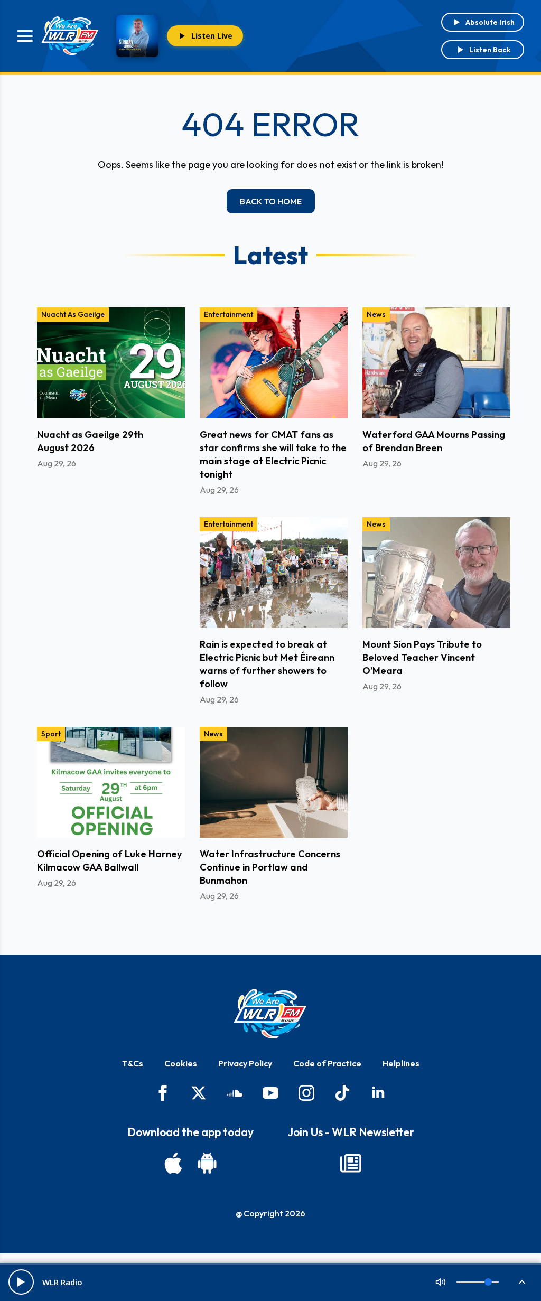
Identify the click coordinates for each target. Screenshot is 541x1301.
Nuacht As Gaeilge (73, 314)
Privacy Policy (245, 1063)
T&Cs (132, 1063)
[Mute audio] (440, 1282)
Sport (51, 733)
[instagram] (306, 1093)
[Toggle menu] (25, 36)
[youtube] (270, 1093)
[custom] (234, 1093)
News (376, 314)
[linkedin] (378, 1093)
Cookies (180, 1063)
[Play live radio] (21, 1282)
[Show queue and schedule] (522, 1282)
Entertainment (228, 314)
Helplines (401, 1063)
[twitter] (198, 1093)
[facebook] (163, 1093)
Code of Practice (327, 1063)
